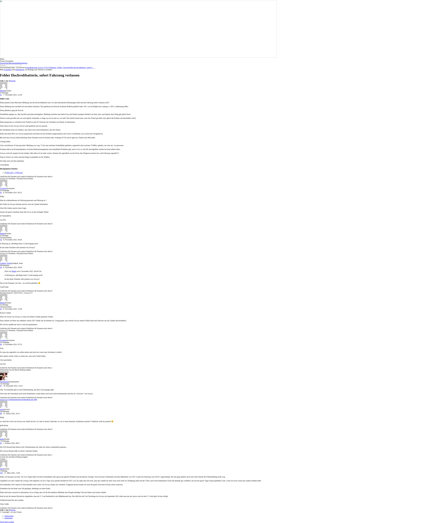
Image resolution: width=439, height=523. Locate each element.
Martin (2, 91)
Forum (2, 63)
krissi (2, 469)
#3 (1, 240)
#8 (1, 414)
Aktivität (8, 63)
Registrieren (23, 63)
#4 (1, 267)
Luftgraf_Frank (5, 263)
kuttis (2, 439)
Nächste (13, 81)
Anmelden (15, 63)
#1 (1, 95)
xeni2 (2, 409)
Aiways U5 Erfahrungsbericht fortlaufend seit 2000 (18, 400)
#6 (1, 344)
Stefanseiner (4, 382)
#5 (1, 309)
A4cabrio (3, 188)
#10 (1, 473)
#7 (1, 386)
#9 (1, 443)
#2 (1, 193)
